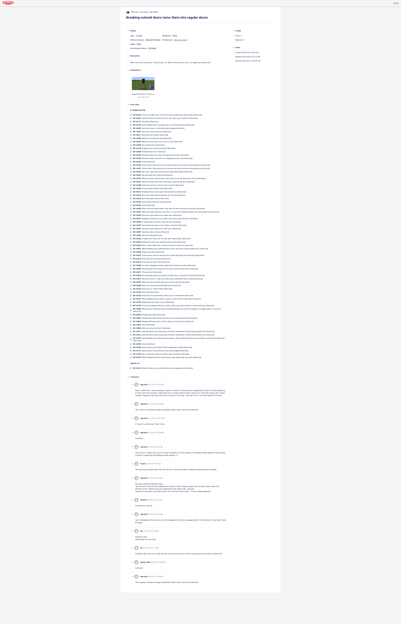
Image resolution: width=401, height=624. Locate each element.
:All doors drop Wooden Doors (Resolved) (152, 188)
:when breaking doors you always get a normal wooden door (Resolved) (163, 125)
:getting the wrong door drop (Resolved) (152, 138)
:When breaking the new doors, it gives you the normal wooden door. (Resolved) (167, 299)
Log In (395, 3)
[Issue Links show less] (128, 105)
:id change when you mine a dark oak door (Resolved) (157, 222)
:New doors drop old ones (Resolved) (151, 232)
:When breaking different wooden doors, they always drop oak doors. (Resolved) (167, 357)
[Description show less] (128, 56)
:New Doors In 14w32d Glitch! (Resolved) (152, 289)
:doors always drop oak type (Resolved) (152, 202)
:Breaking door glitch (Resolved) (149, 315)
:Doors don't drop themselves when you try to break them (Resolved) (163, 296)
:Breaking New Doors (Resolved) (149, 152)
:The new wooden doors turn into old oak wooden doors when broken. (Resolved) (167, 115)
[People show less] (233, 31)
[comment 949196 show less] (132, 433)
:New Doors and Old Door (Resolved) (151, 199)
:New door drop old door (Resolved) (150, 135)
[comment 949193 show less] (132, 478)
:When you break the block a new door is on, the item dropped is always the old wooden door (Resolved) (176, 212)
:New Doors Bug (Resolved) (147, 235)
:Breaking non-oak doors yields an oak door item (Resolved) (159, 242)
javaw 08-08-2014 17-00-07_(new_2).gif (147, 94)
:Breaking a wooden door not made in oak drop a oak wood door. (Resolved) (165, 219)
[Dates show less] (233, 47)
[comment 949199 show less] (132, 385)
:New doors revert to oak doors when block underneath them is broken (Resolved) (168, 279)
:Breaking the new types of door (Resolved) (153, 302)
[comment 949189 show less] (132, 531)
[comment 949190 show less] (132, 514)
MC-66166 (154, 12)
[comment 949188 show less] (132, 548)
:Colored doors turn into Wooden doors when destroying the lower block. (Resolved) (168, 255)
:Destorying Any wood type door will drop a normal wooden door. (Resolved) (165, 269)
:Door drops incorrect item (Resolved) (151, 262)
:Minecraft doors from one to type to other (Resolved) (157, 142)
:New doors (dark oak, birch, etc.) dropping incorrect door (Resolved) (162, 158)
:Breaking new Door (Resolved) (148, 252)
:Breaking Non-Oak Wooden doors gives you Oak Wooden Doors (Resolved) (165, 318)
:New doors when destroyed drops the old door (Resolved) (159, 195)
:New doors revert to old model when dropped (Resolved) (159, 128)
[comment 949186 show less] (132, 562)
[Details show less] (128, 31)
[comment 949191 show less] (132, 500)
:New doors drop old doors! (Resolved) (151, 328)
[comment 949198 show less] (132, 404)
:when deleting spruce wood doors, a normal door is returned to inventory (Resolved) (169, 275)
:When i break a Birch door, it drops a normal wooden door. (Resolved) (163, 245)
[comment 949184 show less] (132, 576)
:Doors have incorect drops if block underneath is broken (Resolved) (162, 347)
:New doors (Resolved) (146, 122)
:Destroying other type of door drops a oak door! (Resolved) (159, 225)
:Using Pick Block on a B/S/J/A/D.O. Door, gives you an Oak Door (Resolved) (165, 118)
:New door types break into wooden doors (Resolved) (157, 215)
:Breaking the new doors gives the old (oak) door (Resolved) (159, 192)
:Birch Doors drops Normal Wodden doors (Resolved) (157, 285)
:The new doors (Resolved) (147, 272)
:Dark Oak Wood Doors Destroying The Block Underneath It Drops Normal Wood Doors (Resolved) (174, 331)
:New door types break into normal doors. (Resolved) (157, 229)
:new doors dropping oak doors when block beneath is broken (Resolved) (164, 265)
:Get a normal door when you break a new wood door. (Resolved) (161, 354)
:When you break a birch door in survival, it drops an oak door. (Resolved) (164, 182)
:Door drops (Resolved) (146, 292)
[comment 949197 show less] (132, 418)
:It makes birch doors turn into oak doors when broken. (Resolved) (161, 239)
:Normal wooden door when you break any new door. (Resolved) (160, 155)
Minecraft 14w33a (180, 40)
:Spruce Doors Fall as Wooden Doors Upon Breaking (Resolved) (160, 351)
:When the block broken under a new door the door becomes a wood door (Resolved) (169, 209)
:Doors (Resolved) (144, 162)
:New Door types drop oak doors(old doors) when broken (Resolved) (162, 172)
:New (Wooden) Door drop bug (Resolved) (153, 175)
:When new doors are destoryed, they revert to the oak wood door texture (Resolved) (169, 178)
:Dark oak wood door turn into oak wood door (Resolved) (158, 185)
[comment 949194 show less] (132, 464)
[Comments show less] (128, 377)
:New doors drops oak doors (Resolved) (152, 132)
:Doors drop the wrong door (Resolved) (152, 259)
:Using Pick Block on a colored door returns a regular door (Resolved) (163, 368)
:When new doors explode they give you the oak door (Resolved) (161, 282)
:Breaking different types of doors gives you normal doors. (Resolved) (163, 321)
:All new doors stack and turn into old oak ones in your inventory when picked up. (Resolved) (171, 165)
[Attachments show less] (128, 70)
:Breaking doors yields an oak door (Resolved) (154, 148)
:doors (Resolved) (144, 205)
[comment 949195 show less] (132, 447)
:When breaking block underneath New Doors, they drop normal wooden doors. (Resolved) (170, 249)
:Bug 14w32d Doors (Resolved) (149, 145)
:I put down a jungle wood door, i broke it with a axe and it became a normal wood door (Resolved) (173, 306)
